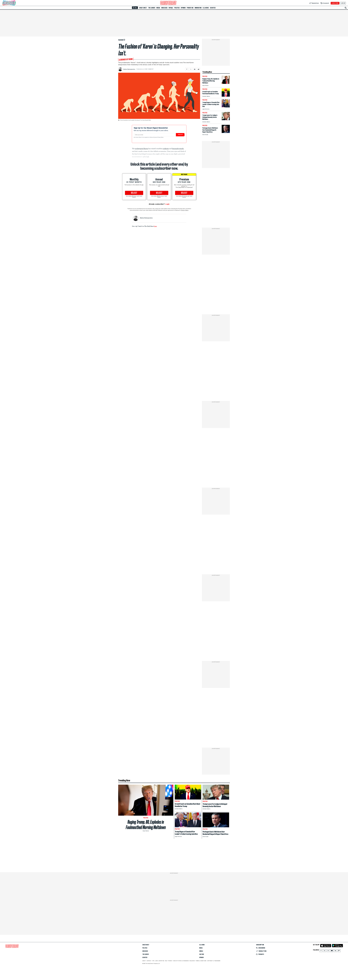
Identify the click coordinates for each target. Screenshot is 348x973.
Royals (171, 8)
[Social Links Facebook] (321, 951)
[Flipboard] (339, 951)
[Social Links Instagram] (328, 951)
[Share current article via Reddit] (198, 69)
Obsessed (164, 8)
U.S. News (206, 8)
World (201, 951)
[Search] (346, 8)
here (155, 226)
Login (167, 204)
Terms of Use (153, 137)
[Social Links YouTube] (331, 951)
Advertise (161, 960)
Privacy (170, 960)
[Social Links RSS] (335, 951)
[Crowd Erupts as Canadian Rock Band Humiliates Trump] (226, 96)
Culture (201, 954)
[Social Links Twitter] (324, 951)
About (144, 960)
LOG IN (343, 3)
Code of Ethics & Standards (181, 960)
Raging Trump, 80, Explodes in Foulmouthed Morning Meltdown (146, 824)
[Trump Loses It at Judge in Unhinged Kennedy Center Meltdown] (226, 119)
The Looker (151, 8)
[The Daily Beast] (168, 3)
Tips (153, 960)
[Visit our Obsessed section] (15, 3)
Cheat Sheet (143, 8)
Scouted (213, 8)
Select (134, 193)
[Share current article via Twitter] (190, 69)
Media (158, 8)
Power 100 (190, 8)
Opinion (183, 8)
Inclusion (192, 960)
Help (166, 960)
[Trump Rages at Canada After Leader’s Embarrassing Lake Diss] (226, 107)
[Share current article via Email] (194, 69)
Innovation (198, 8)
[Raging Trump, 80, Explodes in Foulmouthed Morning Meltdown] (226, 83)
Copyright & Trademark (213, 960)
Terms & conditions (200, 960)
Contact (149, 960)
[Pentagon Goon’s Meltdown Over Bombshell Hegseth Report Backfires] (226, 132)
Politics (177, 8)
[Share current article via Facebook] (186, 69)
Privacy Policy (161, 137)
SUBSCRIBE (335, 3)
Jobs (156, 960)
